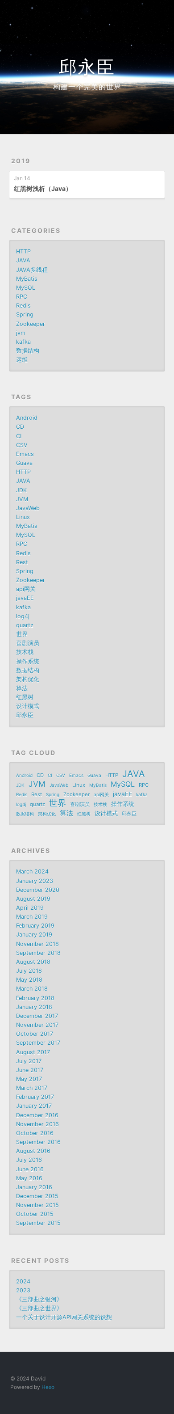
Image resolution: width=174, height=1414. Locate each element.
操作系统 (27, 661)
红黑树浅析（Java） (43, 188)
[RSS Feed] (141, 12)
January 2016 (34, 1187)
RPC (21, 296)
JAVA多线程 (32, 269)
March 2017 (31, 1088)
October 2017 (34, 1033)
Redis (23, 305)
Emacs (25, 454)
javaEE (25, 598)
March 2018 (32, 988)
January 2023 (34, 881)
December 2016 (37, 1115)
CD (20, 426)
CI (18, 436)
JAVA (23, 260)
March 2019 (32, 916)
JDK (21, 490)
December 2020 (37, 889)
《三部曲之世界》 (39, 1308)
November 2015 (37, 1205)
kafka (23, 341)
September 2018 (38, 953)
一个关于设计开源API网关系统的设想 (64, 1317)
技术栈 (24, 652)
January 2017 (34, 1105)
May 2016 (29, 1178)
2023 (23, 1290)
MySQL (25, 287)
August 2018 (33, 961)
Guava (24, 463)
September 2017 (38, 1042)
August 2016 (33, 1151)
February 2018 (35, 998)
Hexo (47, 1387)
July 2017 (28, 1061)
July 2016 (29, 1160)
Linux (23, 517)
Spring (24, 314)
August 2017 (33, 1052)
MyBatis (26, 278)
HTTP (23, 251)
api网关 (26, 589)
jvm (20, 332)
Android (26, 417)
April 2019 (30, 907)
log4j (22, 616)
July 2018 (29, 970)
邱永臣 (87, 67)
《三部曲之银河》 (39, 1299)
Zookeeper (30, 324)
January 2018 (34, 1007)
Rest (22, 562)
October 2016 (35, 1133)
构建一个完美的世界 (87, 86)
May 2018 (29, 979)
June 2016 (30, 1169)
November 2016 (37, 1124)
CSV (22, 445)
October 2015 (35, 1214)
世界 (22, 634)
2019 (20, 161)
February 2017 (35, 1096)
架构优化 (27, 679)
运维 (22, 359)
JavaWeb (28, 508)
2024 (23, 1281)
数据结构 (27, 350)
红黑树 (24, 697)
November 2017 (37, 1024)
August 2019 (33, 898)
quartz (24, 625)
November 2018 (37, 944)
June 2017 (29, 1070)
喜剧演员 (27, 643)
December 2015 (37, 1196)
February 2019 (35, 925)
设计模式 (27, 706)
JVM (22, 499)
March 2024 (32, 871)
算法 (22, 688)
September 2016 (38, 1142)
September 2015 (38, 1223)
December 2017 (37, 1016)
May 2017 (29, 1079)
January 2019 (34, 934)
